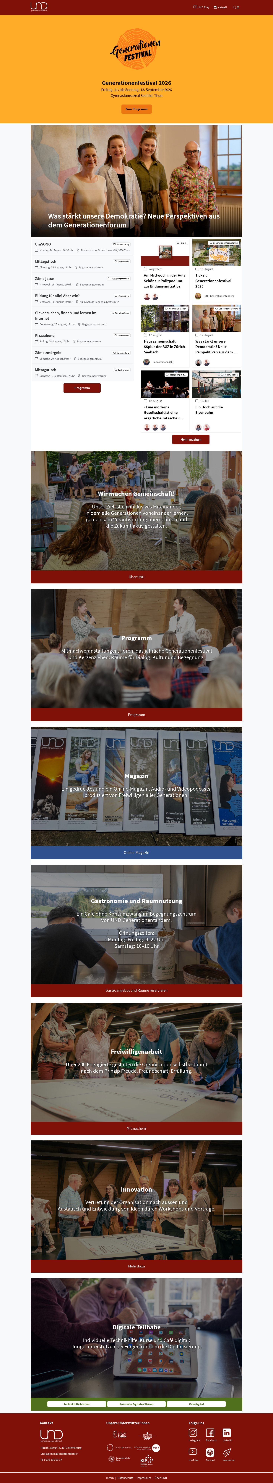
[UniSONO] (83, 247)
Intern (110, 1478)
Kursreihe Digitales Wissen (136, 1404)
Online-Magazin (136, 852)
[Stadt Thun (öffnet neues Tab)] (119, 1434)
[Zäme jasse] (83, 281)
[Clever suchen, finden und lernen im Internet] (83, 318)
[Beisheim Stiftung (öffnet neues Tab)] (119, 1447)
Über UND (136, 576)
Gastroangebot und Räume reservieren (136, 990)
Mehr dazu (136, 1266)
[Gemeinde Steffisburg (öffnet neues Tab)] (147, 1435)
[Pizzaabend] (83, 338)
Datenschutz (125, 1478)
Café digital (196, 1404)
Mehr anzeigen (191, 439)
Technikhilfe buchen (77, 1404)
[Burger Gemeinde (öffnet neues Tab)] (119, 1459)
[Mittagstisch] (83, 264)
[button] (148, 296)
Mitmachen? (136, 1128)
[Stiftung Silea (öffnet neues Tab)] (147, 1448)
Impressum (144, 1478)
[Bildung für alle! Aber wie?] (83, 298)
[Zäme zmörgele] (83, 355)
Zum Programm (137, 109)
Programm (82, 388)
